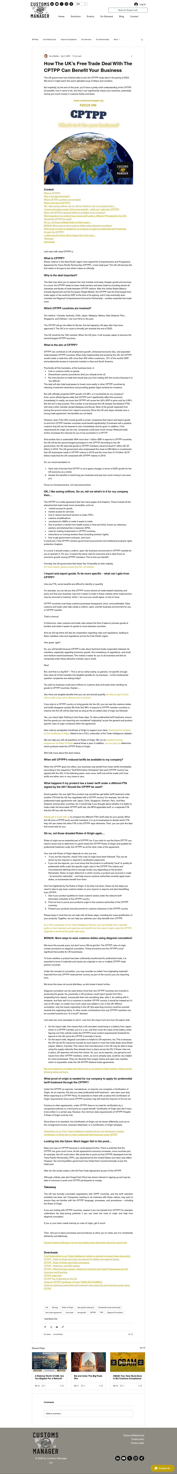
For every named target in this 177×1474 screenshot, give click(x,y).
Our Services (86, 39)
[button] (142, 40)
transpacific (81, 1312)
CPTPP (93, 1312)
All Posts (35, 39)
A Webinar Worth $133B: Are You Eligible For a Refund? (49, 1377)
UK (47, 1307)
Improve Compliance (69, 39)
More (116, 39)
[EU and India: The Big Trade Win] (88, 1362)
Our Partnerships (102, 39)
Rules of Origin (67, 1307)
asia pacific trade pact (85, 1307)
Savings (55, 1307)
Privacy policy (137, 1443)
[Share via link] (63, 1327)
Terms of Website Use (133, 1435)
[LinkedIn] (52, 4)
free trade (69, 1312)
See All (142, 1348)
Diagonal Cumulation (115, 1312)
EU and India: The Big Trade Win (88, 1377)
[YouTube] (57, 4)
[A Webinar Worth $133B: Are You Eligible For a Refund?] (49, 1362)
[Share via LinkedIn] (57, 1327)
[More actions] (131, 56)
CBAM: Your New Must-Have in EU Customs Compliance (127, 1377)
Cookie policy (137, 1439)
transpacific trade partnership (109, 1307)
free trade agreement (54, 1312)
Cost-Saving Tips (49, 39)
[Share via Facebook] (45, 1327)
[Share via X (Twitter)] (51, 1327)
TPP (101, 1312)
